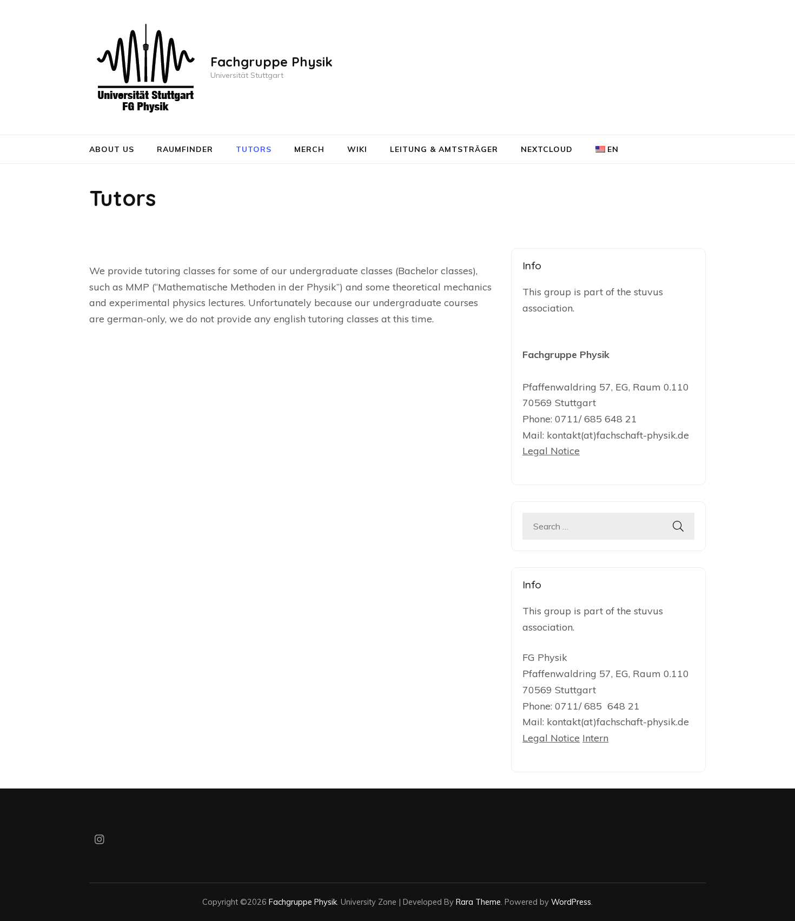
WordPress (571, 902)
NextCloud (547, 149)
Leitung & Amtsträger (444, 149)
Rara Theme (478, 902)
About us (111, 149)
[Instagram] (99, 840)
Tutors (253, 149)
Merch (309, 149)
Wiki (357, 149)
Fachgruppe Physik (271, 62)
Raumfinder (185, 149)
